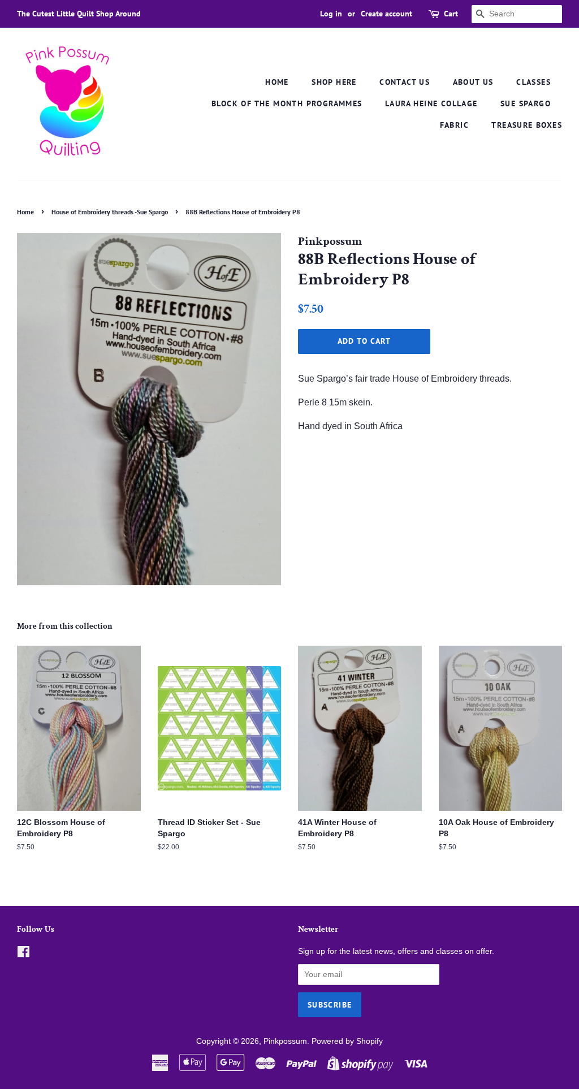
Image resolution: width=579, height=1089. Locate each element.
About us (473, 82)
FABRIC (454, 125)
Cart (451, 13)
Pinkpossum (285, 1041)
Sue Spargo (525, 103)
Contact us (404, 82)
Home (277, 82)
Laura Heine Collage (431, 103)
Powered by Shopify (347, 1041)
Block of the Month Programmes (286, 103)
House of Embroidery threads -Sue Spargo (109, 212)
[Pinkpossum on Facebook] (23, 954)
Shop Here (334, 82)
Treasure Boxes (526, 125)
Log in (331, 13)
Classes (533, 82)
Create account (386, 13)
